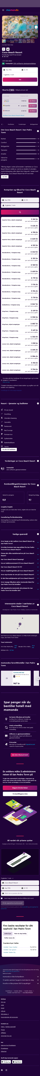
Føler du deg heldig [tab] (20, 933)
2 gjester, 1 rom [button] (9, 74)
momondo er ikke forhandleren (13, 976)
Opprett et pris (30, 744)
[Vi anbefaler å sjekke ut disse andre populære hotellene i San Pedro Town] (38, 664)
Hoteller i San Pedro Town (13, 992)
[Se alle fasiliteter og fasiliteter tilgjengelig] (38, 403)
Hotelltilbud (8, 991)
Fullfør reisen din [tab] (9, 938)
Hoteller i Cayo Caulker (10, 947)
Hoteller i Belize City (10, 952)
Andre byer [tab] (7, 933)
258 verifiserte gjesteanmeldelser (24, 63)
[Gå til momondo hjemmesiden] (12, 10)
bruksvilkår (25, 907)
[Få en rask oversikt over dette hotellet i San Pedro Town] (38, 131)
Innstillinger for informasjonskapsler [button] (11, 390)
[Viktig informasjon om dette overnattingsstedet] (38, 485)
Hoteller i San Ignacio (10, 949)
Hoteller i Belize (18, 991)
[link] (20, 755)
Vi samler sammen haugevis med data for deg (18, 980)
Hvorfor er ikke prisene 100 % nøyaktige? (17, 983)
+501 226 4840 (7, 61)
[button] (3, 10)
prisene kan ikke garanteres (12, 971)
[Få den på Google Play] (6, 1062)
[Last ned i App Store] (17, 1062)
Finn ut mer (6, 382)
